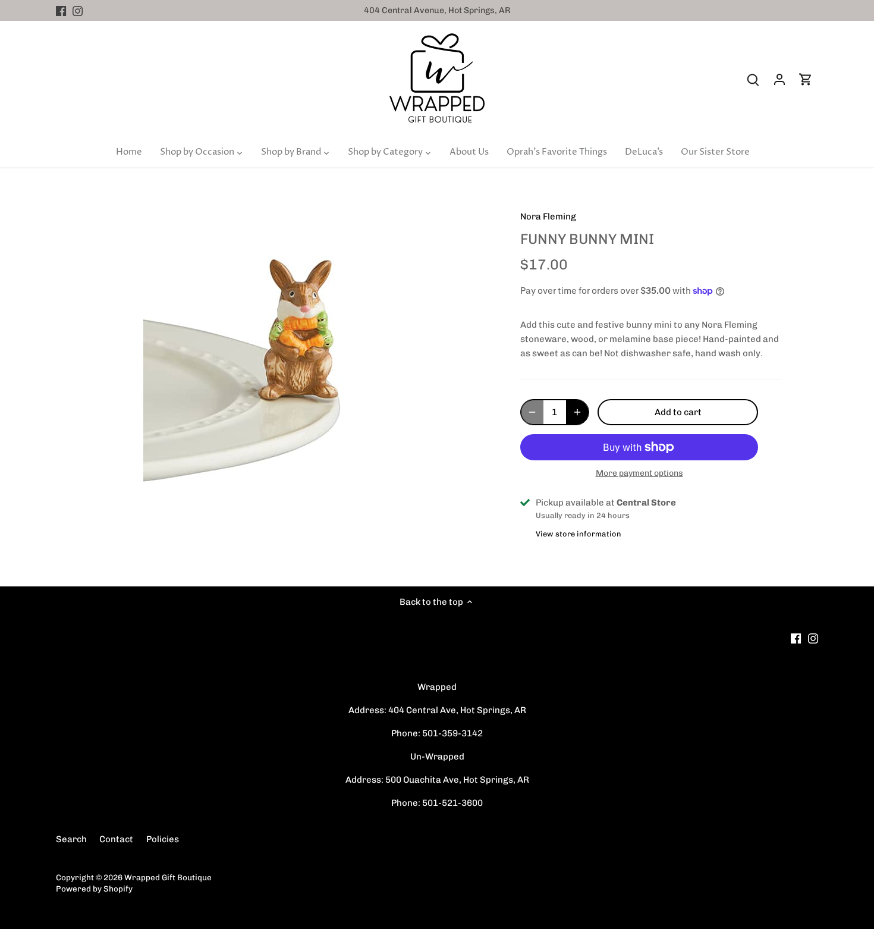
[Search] (753, 79)
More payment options (639, 473)
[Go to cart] (805, 79)
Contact (116, 839)
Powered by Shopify (94, 888)
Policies (162, 839)
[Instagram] (78, 10)
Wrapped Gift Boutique (168, 877)
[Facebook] (61, 10)
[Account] (779, 79)
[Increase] (577, 412)
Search (71, 839)
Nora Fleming (548, 216)
